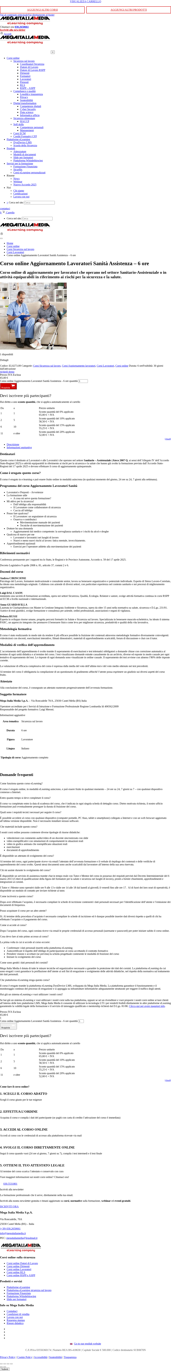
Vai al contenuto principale (14, 14)
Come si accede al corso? (13, 925)
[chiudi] (168, 439)
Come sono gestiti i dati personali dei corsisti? (24, 962)
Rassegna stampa (16, 1320)
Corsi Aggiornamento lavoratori (78, 365)
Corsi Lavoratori (105, 365)
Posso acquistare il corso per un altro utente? (23, 910)
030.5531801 (10, 1183)
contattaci (5, 208)
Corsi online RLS (16, 1272)
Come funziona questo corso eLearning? (21, 783)
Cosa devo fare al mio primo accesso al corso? (24, 936)
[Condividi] (8, 1363)
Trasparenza (70, 1357)
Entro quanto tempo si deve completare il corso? (25, 797)
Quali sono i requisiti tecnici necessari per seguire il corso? (30, 812)
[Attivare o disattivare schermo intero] (4, 1363)
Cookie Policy (24, 1357)
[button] (85, 783)
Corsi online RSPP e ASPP (21, 1275)
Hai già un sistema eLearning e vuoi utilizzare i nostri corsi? (31, 994)
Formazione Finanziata (19, 1293)
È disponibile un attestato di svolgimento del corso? (27, 855)
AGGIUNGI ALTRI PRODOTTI (129, 9)
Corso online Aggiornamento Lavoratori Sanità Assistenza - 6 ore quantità (39, 381)
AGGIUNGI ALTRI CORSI (42, 9)
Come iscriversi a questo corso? (16, 896)
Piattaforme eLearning (18, 1287)
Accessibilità (40, 1357)
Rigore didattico (15, 1323)
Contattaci (12, 1311)
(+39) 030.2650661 (10, 1228)
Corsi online (121, 365)
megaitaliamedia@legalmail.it (21, 1238)
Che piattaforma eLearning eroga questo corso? (25, 980)
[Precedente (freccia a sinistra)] (1, 1366)
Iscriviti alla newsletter (12, 29)
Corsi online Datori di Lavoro (22, 1263)
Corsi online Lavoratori (19, 1269)
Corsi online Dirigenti (18, 1266)
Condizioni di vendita (18, 1314)
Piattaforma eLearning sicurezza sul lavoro (29, 1290)
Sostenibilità (55, 1357)
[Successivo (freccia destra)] (4, 1366)
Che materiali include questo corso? (18, 826)
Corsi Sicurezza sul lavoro (47, 365)
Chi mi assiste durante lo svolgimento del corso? (25, 870)
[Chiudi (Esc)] (11, 1363)
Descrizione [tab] (13, 444)
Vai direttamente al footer (41, 14)
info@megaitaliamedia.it (13, 1233)
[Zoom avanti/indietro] (1, 1363)
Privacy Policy (7, 1357)
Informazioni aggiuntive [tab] (19, 447)
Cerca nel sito (16, 202)
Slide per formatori (16, 1299)
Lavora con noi (15, 1317)
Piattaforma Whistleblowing (21, 1296)
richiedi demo (7, 371)
